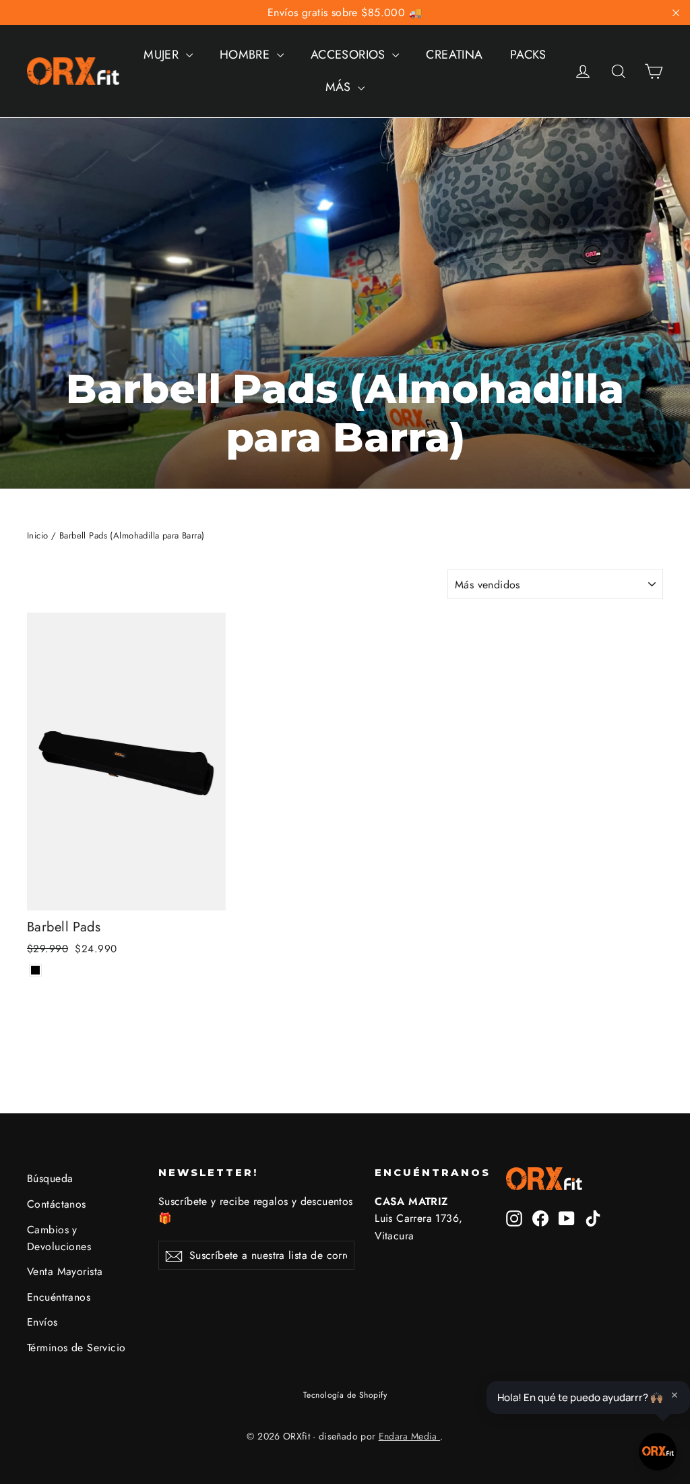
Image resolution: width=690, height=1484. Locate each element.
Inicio (38, 535)
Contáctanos (56, 1204)
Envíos (42, 1322)
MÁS (340, 87)
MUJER (163, 54)
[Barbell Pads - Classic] (35, 970)
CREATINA (454, 54)
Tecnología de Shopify (345, 1395)
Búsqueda (50, 1178)
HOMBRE (247, 54)
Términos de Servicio (76, 1347)
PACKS (528, 54)
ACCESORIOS (350, 54)
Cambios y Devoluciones (59, 1238)
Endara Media (410, 1436)
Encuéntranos (58, 1297)
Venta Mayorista (64, 1271)
